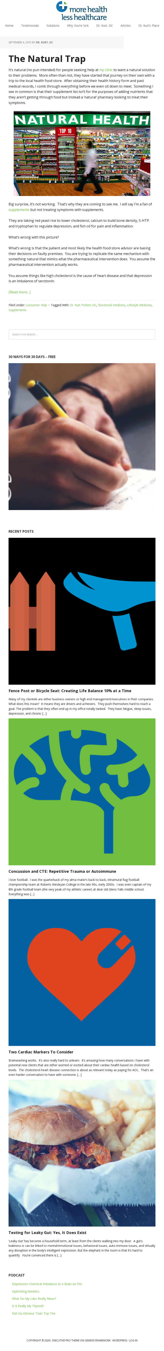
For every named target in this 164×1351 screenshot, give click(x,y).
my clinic (106, 69)
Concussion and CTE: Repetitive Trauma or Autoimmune (62, 871)
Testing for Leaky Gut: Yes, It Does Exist (47, 1232)
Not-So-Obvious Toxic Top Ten (33, 1313)
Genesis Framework (97, 1340)
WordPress (119, 1340)
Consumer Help (36, 305)
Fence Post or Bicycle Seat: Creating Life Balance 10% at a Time (70, 690)
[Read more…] (20, 292)
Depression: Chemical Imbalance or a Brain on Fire (47, 1284)
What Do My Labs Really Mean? (34, 1299)
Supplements (17, 310)
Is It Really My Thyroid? (28, 1306)
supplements (19, 209)
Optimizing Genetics (26, 1291)
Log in (133, 1340)
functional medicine (111, 305)
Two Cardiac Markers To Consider (41, 1051)
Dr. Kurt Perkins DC (83, 305)
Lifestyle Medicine (139, 305)
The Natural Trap (47, 58)
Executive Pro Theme (65, 1340)
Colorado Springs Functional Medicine (82, 10)
